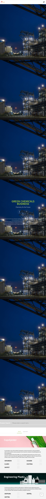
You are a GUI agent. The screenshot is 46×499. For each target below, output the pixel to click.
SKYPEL (29, 494)
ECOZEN (29, 461)
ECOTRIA (30, 464)
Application (25, 431)
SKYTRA (7, 497)
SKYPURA (7, 494)
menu (44, 2)
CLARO (6, 464)
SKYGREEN (8, 461)
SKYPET (7, 467)
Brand (19, 431)
